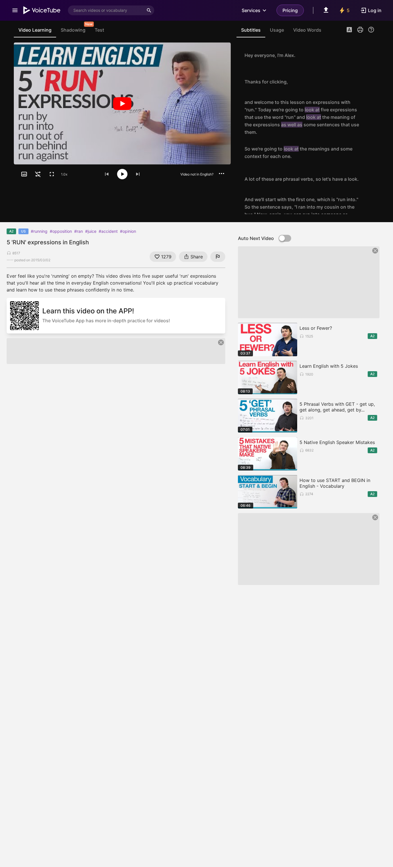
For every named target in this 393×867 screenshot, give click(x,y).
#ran (78, 231)
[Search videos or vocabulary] (149, 10)
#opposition (61, 231)
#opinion (128, 231)
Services (251, 10)
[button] (349, 30)
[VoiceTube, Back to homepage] (42, 10)
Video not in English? (196, 174)
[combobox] (106, 10)
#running (39, 231)
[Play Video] (122, 103)
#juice (90, 231)
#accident (108, 231)
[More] (221, 173)
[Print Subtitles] (360, 29)
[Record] (368, 55)
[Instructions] (371, 29)
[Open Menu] (15, 10)
